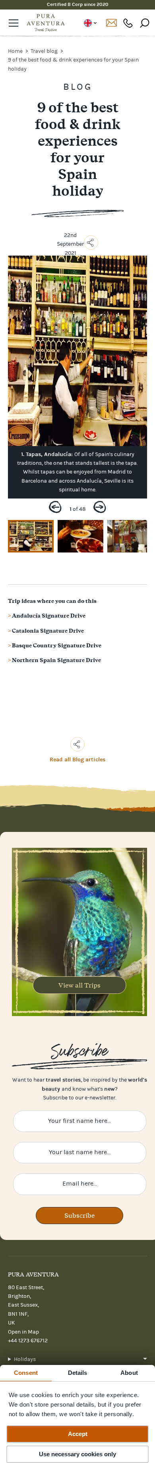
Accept (77, 1433)
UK (90, 23)
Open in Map (23, 1332)
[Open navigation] (13, 23)
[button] (55, 508)
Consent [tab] (26, 1372)
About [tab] (129, 1372)
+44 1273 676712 (128, 23)
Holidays (25, 1359)
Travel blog (45, 51)
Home (16, 51)
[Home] (46, 23)
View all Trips (79, 985)
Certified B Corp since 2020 (77, 4)
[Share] (91, 242)
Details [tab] (77, 1372)
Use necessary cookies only (77, 1454)
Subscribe (79, 1215)
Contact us (111, 23)
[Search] (145, 23)
